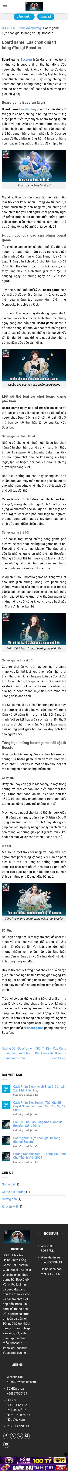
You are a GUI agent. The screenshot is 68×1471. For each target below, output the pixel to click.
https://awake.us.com (21, 1382)
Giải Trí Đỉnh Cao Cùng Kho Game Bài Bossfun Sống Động (50, 1053)
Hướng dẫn (9, 1199)
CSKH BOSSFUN (18, 1426)
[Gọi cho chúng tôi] (20, 1436)
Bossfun (27, 59)
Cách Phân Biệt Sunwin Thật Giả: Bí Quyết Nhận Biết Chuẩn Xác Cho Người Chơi (39, 1106)
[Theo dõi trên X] (13, 1436)
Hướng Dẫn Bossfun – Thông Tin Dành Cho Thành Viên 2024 (17, 1053)
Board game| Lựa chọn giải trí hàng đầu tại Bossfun (36, 1140)
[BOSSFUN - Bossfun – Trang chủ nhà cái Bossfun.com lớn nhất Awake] (34, 6)
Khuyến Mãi (10, 1206)
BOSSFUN (8, 28)
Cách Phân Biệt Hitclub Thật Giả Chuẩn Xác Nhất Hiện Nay (39, 1088)
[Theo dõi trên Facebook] (6, 1436)
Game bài (8, 1184)
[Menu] (5, 6)
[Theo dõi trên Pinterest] (27, 1436)
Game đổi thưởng (29, 28)
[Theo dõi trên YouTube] (6, 1445)
